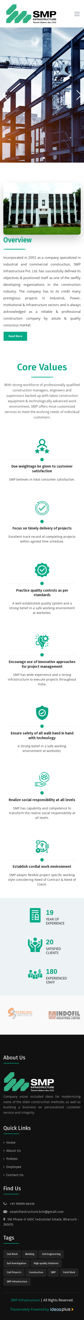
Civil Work (12, 1254)
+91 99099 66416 (21, 1204)
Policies (12, 1159)
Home (10, 1143)
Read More (15, 336)
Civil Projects (14, 1272)
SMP (53, 1272)
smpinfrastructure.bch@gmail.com (37, 1212)
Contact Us (15, 1175)
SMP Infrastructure (17, 1281)
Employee (13, 1167)
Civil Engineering (51, 1254)
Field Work (69, 1272)
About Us (13, 1151)
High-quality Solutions (46, 1263)
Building (29, 1254)
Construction (36, 1272)
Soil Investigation (16, 1263)
